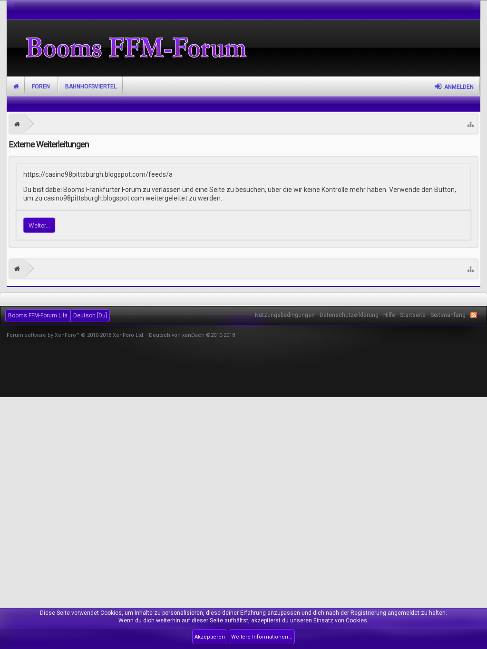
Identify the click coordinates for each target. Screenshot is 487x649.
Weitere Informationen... (261, 637)
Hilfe (389, 315)
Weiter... (39, 225)
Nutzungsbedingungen (285, 315)
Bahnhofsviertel (91, 86)
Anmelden (459, 87)
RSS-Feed (473, 315)
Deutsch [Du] (90, 315)
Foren (41, 86)
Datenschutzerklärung (349, 315)
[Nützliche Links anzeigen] (471, 124)
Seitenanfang (448, 315)
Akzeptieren (210, 637)
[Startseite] (17, 124)
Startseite (16, 86)
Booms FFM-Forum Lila (38, 315)
